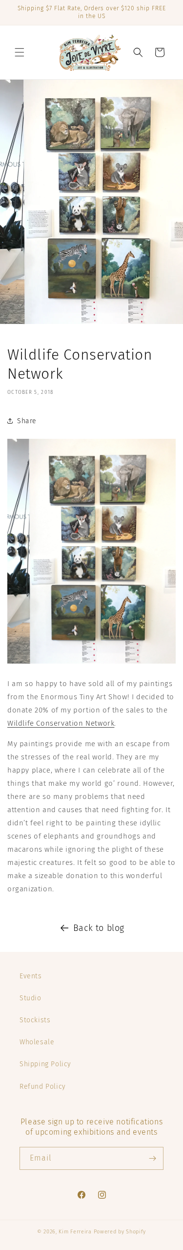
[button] (19, 52)
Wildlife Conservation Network (60, 723)
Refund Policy (43, 1086)
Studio (30, 998)
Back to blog (98, 928)
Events (31, 976)
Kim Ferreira (75, 1231)
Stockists (35, 1020)
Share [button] (27, 421)
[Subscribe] (152, 1158)
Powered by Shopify (120, 1231)
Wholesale (37, 1042)
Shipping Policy (45, 1064)
